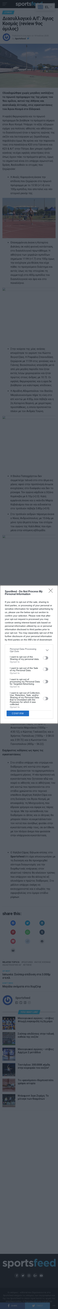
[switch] (45, 658)
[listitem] (29, 650)
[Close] (52, 592)
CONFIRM (18, 713)
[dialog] (29, 654)
